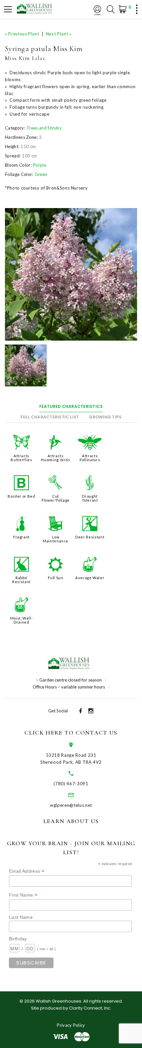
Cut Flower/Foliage (56, 498)
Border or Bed (21, 496)
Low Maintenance (55, 539)
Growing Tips (105, 417)
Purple (39, 165)
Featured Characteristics (71, 406)
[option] (71, 274)
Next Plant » (59, 33)
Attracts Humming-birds (55, 458)
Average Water (89, 578)
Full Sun (55, 578)
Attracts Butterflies (21, 458)
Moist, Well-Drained (21, 620)
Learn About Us (71, 821)
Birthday (18, 938)
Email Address (26, 871)
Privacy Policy (71, 1025)
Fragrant (21, 537)
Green (41, 174)
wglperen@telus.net (71, 805)
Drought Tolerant (90, 498)
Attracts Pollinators (90, 458)
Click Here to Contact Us (70, 732)
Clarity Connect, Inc (89, 1008)
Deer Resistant (89, 537)
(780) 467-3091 (70, 783)
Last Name (21, 917)
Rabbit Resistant (21, 580)
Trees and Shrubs (43, 128)
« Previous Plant (22, 33)
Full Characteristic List (49, 417)
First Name (23, 895)
